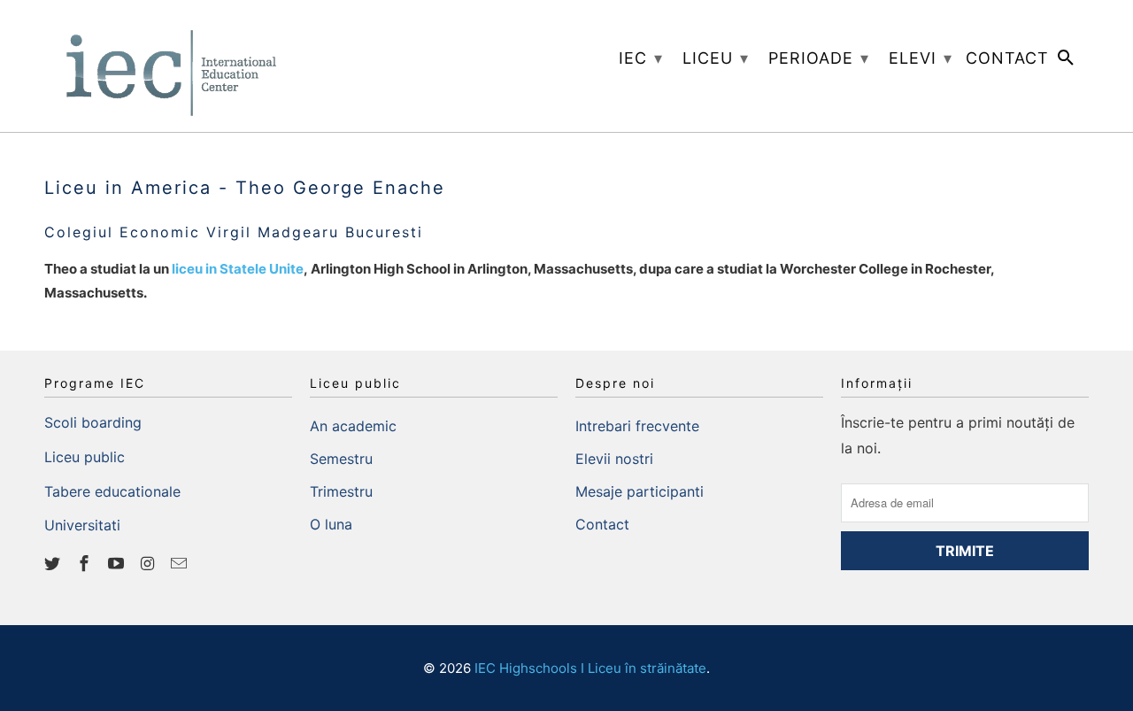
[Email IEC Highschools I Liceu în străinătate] (180, 563)
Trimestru (341, 491)
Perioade (818, 58)
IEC (641, 58)
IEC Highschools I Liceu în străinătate (590, 668)
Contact (602, 524)
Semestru (341, 459)
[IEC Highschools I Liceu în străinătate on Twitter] (54, 563)
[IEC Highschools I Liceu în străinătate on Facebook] (86, 563)
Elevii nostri (614, 459)
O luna (331, 524)
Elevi (920, 58)
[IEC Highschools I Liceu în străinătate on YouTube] (117, 563)
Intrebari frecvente (637, 426)
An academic (353, 426)
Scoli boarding (93, 422)
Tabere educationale (112, 491)
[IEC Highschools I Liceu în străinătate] (168, 66)
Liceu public (84, 457)
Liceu (715, 58)
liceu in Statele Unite (238, 268)
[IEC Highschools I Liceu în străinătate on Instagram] (148, 563)
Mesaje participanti (639, 491)
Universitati (82, 525)
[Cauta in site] (1067, 61)
